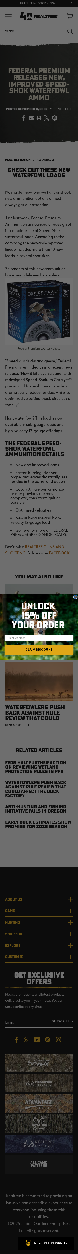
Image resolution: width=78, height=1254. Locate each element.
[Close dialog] (75, 597)
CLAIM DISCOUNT (39, 649)
